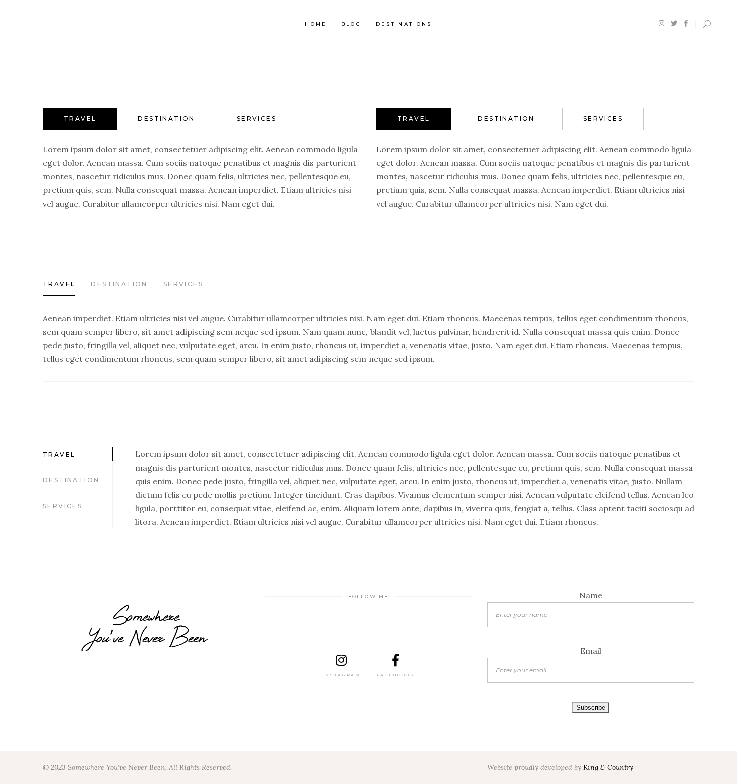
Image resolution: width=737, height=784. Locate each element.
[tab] (80, 119)
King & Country (608, 767)
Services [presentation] (256, 118)
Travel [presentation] (80, 118)
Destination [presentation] (166, 118)
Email (590, 651)
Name (590, 595)
